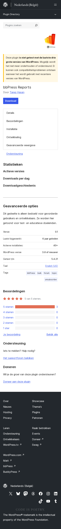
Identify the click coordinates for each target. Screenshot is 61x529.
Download (10, 100)
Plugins (36, 412)
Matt (7, 460)
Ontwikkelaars (11, 439)
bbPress (31, 273)
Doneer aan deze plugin (16, 381)
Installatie (11, 129)
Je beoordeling (11, 334)
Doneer (38, 439)
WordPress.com (13, 455)
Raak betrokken (41, 428)
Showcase (38, 401)
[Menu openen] (56, 4)
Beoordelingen (14, 121)
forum (46, 273)
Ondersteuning (14, 153)
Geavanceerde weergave (20, 145)
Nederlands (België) (21, 486)
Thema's (37, 406)
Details (10, 112)
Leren (6, 428)
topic (54, 273)
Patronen (37, 417)
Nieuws (7, 406)
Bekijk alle (52, 334)
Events (36, 433)
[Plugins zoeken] (36, 25)
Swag (37, 444)
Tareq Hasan (17, 92)
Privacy (7, 417)
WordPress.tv (12, 444)
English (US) (51, 265)
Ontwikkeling (13, 137)
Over (6, 401)
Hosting (7, 412)
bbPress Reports (17, 87)
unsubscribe (51, 279)
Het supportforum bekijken (18, 358)
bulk (39, 273)
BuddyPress (11, 471)
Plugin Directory (11, 14)
